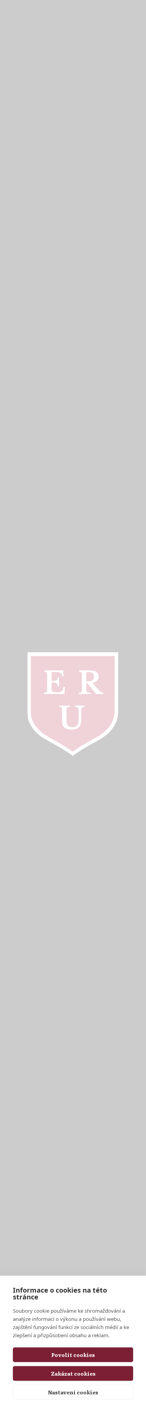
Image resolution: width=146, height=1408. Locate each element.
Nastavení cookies (73, 1392)
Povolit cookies (73, 1355)
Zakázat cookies (73, 1373)
